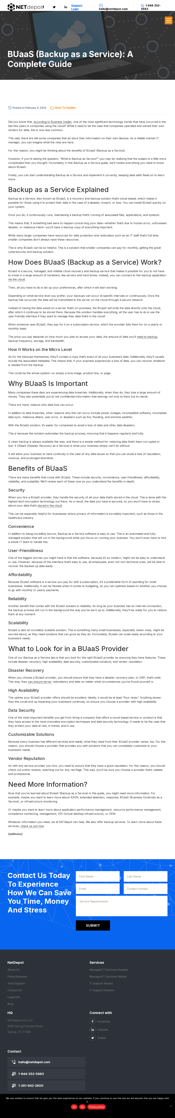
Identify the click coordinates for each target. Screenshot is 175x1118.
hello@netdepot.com (34, 1062)
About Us (13, 969)
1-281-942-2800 (30, 1085)
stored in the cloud (50, 505)
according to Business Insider (53, 122)
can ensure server (40, 681)
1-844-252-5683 (31, 1074)
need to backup (147, 336)
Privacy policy (96, 1107)
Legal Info (14, 997)
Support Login (76, 7)
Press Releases (17, 976)
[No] (170, 1106)
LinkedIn (102, 1029)
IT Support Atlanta (101, 983)
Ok (74, 1107)
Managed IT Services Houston (109, 969)
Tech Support (16, 983)
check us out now (32, 826)
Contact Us (15, 990)
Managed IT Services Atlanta (108, 976)
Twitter (101, 1038)
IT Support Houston (102, 990)
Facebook (103, 1021)
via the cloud (16, 279)
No (82, 1107)
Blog (11, 1004)
